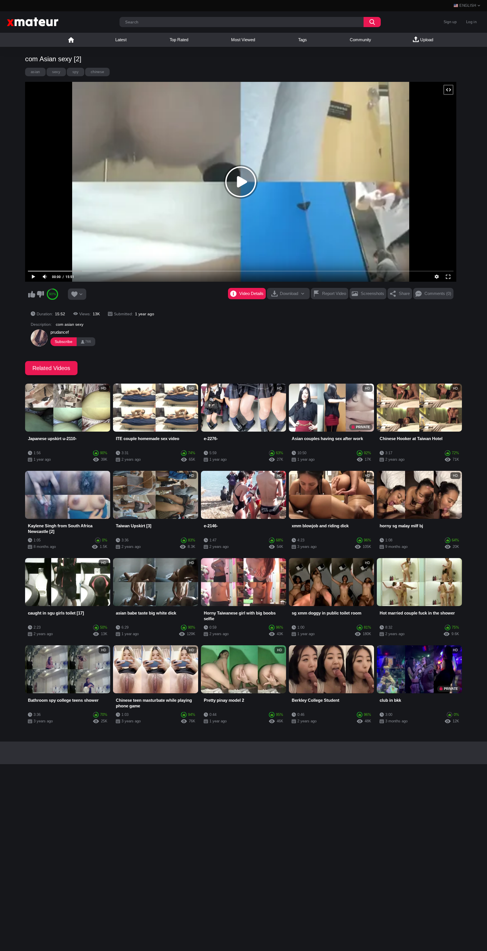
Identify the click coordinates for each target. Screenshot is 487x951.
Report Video (334, 293)
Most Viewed (243, 39)
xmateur (71, 40)
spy (75, 72)
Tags (302, 39)
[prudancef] (39, 337)
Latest (121, 39)
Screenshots (372, 293)
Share (404, 293)
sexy (56, 72)
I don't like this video (40, 294)
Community (360, 39)
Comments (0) (437, 293)
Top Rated (179, 39)
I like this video (31, 294)
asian (35, 72)
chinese (97, 72)
